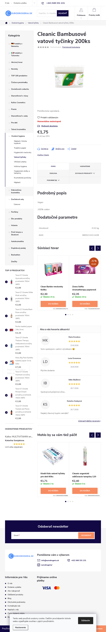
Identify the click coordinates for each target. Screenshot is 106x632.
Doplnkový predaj (18, 248)
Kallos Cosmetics (18, 102)
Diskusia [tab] (53, 173)
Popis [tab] (53, 166)
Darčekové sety (17, 199)
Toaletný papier (20, 148)
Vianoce (17, 204)
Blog (9, 598)
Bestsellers (15, 255)
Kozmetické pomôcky (22, 178)
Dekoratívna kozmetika (16, 191)
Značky (14, 261)
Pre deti (14, 122)
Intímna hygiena (20, 166)
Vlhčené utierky (20, 162)
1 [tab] (65, 314)
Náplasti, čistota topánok (20, 142)
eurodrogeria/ (46, 565)
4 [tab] (72, 314)
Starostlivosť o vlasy (19, 96)
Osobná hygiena (18, 136)
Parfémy (14, 212)
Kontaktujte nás (14, 606)
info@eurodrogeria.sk (50, 560)
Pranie (13, 109)
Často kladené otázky (16, 613)
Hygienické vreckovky (22, 152)
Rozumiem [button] (97, 629)
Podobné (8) (52, 180)
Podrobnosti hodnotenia (71, 47)
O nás (7, 3)
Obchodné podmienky (16, 602)
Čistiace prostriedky (19, 82)
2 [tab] (68, 314)
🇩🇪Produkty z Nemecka (16, 44)
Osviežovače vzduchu (20, 89)
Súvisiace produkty (83, 173)
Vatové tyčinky (20, 157)
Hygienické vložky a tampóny (22, 172)
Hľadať (62, 13)
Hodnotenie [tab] (85, 166)
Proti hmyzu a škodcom (17, 233)
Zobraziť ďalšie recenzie (89, 421)
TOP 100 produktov (19, 75)
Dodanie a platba (20, 3)
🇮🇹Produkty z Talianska (16, 54)
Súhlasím (85, 620)
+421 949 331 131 (78, 560)
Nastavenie (20, 627)
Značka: (43, 155)
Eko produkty (16, 218)
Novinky (14, 69)
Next (98, 248)
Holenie (14, 225)
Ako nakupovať (14, 591)
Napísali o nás (13, 609)
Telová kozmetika (18, 129)
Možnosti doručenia (49, 126)
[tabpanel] (53, 282)
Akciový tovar (16, 62)
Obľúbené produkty (15, 594)
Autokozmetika (17, 241)
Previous (91, 248)
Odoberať (86, 535)
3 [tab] (70, 314)
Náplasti (17, 182)
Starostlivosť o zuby (19, 116)
